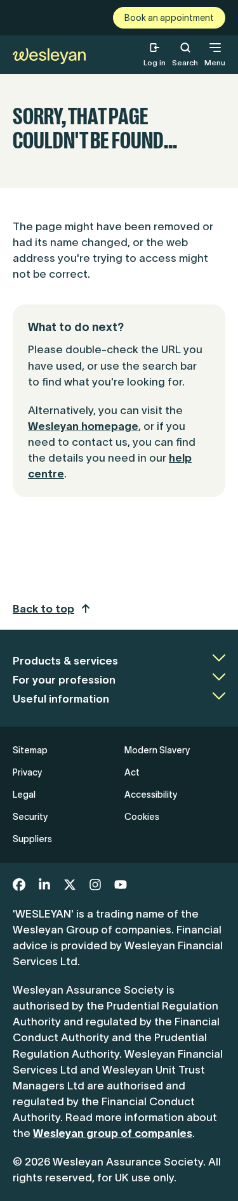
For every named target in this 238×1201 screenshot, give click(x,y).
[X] (69, 884)
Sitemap (30, 750)
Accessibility (150, 794)
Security (30, 817)
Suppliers (32, 839)
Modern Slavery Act (157, 761)
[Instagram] (95, 884)
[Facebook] (19, 884)
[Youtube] (120, 884)
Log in (154, 62)
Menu (214, 62)
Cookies (141, 817)
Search (185, 55)
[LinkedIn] (44, 884)
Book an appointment (169, 18)
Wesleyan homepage (83, 426)
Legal (24, 794)
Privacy (27, 772)
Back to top (43, 608)
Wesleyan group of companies (112, 1133)
